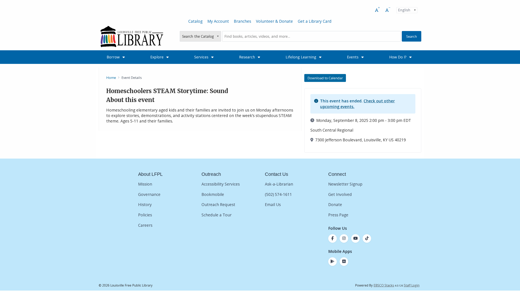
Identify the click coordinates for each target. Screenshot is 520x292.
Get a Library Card (315, 21)
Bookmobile (213, 194)
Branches (242, 21)
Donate (335, 204)
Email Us (273, 204)
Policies (145, 215)
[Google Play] (332, 261)
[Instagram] (344, 238)
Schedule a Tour (217, 215)
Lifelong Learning (301, 57)
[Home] (132, 36)
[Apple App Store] (344, 261)
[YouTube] (355, 238)
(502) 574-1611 (278, 194)
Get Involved (340, 194)
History (145, 204)
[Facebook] (332, 238)
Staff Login (411, 285)
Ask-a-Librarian (279, 184)
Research (247, 57)
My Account (218, 21)
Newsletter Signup (345, 184)
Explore (157, 57)
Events (353, 57)
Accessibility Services (221, 184)
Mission (145, 184)
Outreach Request (218, 204)
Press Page (338, 215)
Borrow (114, 57)
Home (111, 77)
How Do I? (398, 57)
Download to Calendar (325, 78)
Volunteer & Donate (274, 21)
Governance (149, 194)
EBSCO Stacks (384, 285)
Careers (145, 225)
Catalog (195, 21)
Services (201, 57)
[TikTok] (367, 238)
